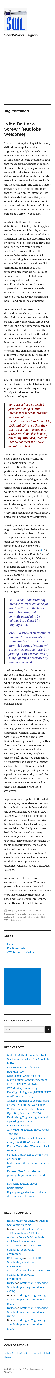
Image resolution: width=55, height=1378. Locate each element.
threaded (21, 917)
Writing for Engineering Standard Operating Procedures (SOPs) (27, 1287)
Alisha (10, 1237)
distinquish (38, 914)
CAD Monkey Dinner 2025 (22, 1088)
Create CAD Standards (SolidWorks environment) (24, 1249)
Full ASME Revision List (21, 1125)
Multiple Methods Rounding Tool (26, 1055)
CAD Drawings (15, 1245)
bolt (24, 914)
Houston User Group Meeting (24, 1171)
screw (29, 914)
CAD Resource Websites (20, 952)
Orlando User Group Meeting (24, 1075)
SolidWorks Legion (21, 35)
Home (10, 944)
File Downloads (16, 948)
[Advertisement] (27, 75)
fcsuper (11, 911)
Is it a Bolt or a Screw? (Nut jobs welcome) (22, 129)
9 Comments (17, 920)
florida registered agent (21, 1220)
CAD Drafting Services (20, 1270)
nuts (19, 914)
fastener (30, 917)
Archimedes (10, 917)
